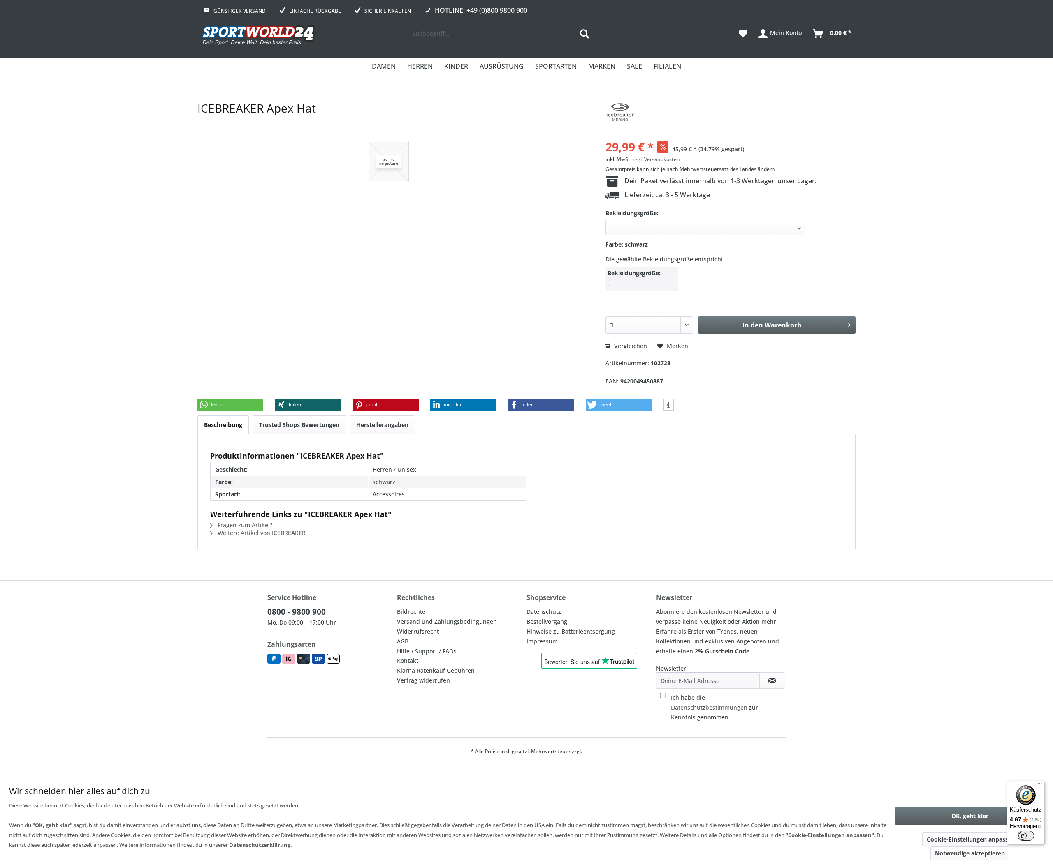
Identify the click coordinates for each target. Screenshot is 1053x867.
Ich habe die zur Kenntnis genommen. (714, 707)
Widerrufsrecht (418, 631)
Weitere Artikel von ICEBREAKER (261, 533)
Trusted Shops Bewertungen (299, 425)
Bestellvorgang (546, 621)
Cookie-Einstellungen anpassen (971, 839)
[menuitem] (501, 33)
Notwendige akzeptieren (970, 853)
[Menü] (1040, 786)
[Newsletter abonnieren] (772, 680)
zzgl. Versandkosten (656, 159)
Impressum (542, 641)
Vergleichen (629, 346)
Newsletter (671, 668)
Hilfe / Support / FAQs (427, 651)
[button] (230, 405)
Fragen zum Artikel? (244, 525)
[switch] (1026, 836)
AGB (402, 641)
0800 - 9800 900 (296, 611)
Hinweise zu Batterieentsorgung (570, 631)
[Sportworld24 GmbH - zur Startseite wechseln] (258, 35)
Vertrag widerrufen (423, 680)
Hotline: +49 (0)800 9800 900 (481, 10)
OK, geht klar (969, 816)
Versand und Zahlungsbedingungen (447, 621)
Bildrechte (411, 612)
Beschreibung (223, 425)
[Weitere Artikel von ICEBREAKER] (619, 116)
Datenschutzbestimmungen (709, 707)
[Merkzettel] (743, 33)
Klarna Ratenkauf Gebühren (436, 670)
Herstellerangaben (382, 425)
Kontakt (407, 660)
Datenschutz (543, 612)
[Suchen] (584, 33)
